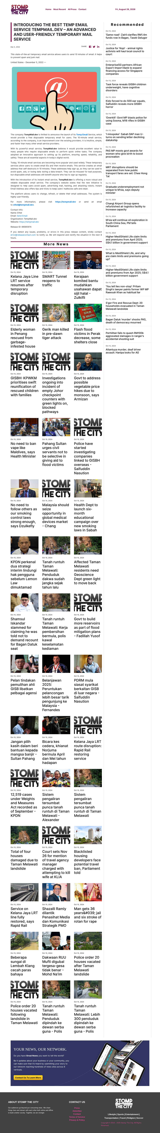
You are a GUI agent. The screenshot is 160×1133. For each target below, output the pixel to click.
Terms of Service (77, 1117)
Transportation (111, 1118)
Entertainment (132, 1114)
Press (77, 1108)
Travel (123, 1118)
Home (48, 9)
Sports (120, 1114)
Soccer (139, 1118)
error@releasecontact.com (23, 235)
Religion (131, 1118)
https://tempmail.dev (29, 222)
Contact (82, 9)
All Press (72, 9)
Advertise (77, 1111)
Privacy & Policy (77, 1120)
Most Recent (59, 9)
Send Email (22, 216)
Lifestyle (112, 1114)
